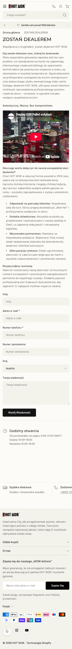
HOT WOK (18, 642)
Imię (5, 294)
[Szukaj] (65, 15)
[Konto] (61, 6)
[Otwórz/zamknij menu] (5, 6)
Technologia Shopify (38, 642)
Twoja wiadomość (13, 377)
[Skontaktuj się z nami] (54, 6)
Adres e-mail (11, 310)
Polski (6, 606)
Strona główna (11, 32)
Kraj (5, 361)
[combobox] (36, 15)
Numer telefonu (13, 327)
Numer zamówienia (14, 344)
